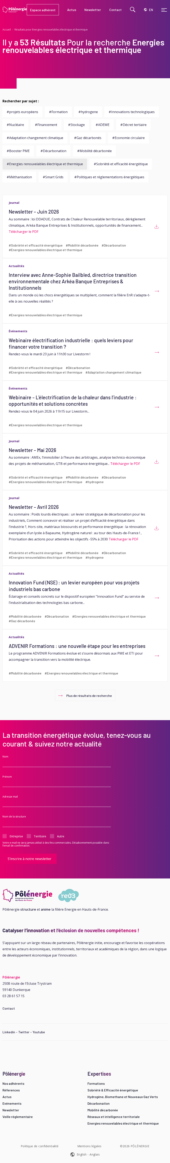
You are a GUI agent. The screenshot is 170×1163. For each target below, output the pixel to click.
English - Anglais (88, 1154)
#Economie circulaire (128, 138)
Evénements (11, 1103)
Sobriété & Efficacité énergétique (112, 1090)
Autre (60, 836)
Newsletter (10, 1110)
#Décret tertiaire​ (133, 124)
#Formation (58, 112)
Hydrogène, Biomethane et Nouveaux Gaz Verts (122, 1097)
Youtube (39, 1032)
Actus (6, 1097)
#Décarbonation (53, 151)
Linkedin (8, 1032)
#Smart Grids (53, 177)
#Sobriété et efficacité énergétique (121, 164)
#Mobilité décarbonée (94, 151)
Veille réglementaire (17, 1117)
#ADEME (102, 124)
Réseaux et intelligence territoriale (113, 1117)
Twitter (23, 1032)
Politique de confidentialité (40, 1146)
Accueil (6, 29)
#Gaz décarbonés (87, 138)
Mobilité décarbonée (102, 1110)
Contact (8, 1008)
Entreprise (16, 836)
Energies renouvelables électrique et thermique (123, 1123)
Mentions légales (89, 1146)
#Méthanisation (19, 177)
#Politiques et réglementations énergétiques (109, 177)
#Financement (46, 124)
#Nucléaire (15, 124)
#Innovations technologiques (132, 112)
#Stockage (76, 124)
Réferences (11, 1090)
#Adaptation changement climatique (35, 138)
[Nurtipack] (42, 895)
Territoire (40, 836)
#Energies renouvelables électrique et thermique (45, 164)
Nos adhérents (13, 1083)
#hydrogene (88, 112)
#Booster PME (18, 151)
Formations (96, 1083)
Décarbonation (98, 1103)
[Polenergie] (14, 9)
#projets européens (22, 112)
